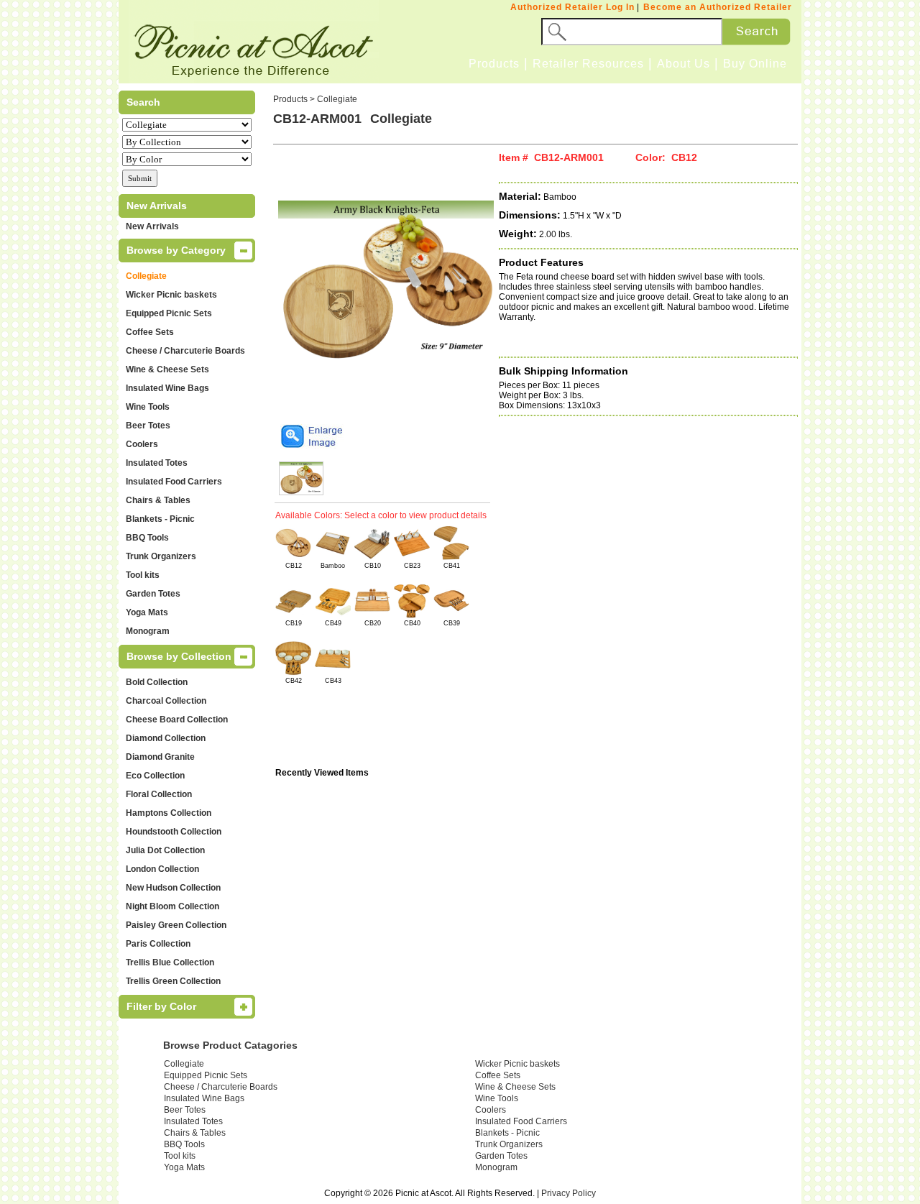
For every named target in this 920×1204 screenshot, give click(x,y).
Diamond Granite (160, 757)
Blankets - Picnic (160, 519)
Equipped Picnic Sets (169, 313)
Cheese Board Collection (177, 719)
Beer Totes (148, 426)
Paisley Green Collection (176, 925)
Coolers (142, 444)
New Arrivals (152, 226)
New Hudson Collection (173, 888)
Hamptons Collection (168, 813)
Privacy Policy (568, 1193)
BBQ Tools (147, 538)
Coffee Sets (150, 332)
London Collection (162, 869)
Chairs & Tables (158, 500)
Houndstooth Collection (173, 832)
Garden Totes (153, 594)
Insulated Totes (157, 463)
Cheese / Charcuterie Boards (185, 351)
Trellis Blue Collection (170, 962)
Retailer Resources (588, 64)
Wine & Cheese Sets (167, 369)
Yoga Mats (147, 612)
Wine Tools (148, 407)
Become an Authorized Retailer (717, 7)
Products (494, 64)
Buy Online (755, 64)
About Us (683, 64)
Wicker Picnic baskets (171, 295)
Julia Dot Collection (165, 850)
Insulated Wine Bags (167, 388)
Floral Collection (159, 794)
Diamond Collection (166, 738)
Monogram (148, 631)
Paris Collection (158, 944)
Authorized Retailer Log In (572, 7)
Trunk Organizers (161, 556)
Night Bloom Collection (172, 906)
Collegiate (146, 276)
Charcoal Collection (166, 701)
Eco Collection (155, 776)
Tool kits (143, 575)
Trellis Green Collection (173, 981)
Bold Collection (157, 682)
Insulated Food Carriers (174, 482)
